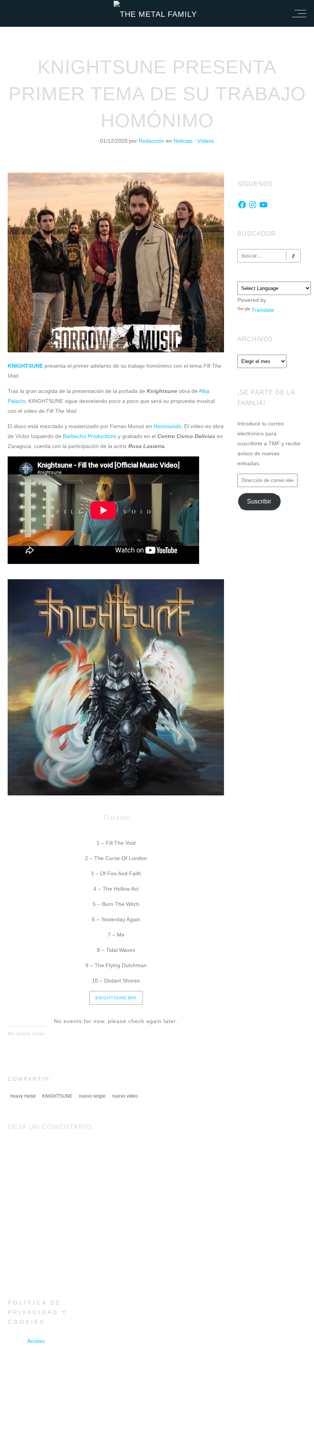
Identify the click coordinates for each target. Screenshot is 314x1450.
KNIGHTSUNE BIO (116, 997)
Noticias (183, 141)
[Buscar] (293, 255)
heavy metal (23, 1096)
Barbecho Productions (89, 436)
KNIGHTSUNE (57, 1096)
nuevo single (92, 1096)
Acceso (36, 1341)
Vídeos (205, 141)
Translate (263, 310)
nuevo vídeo (125, 1096)
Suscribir (259, 501)
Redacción (152, 141)
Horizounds (166, 426)
